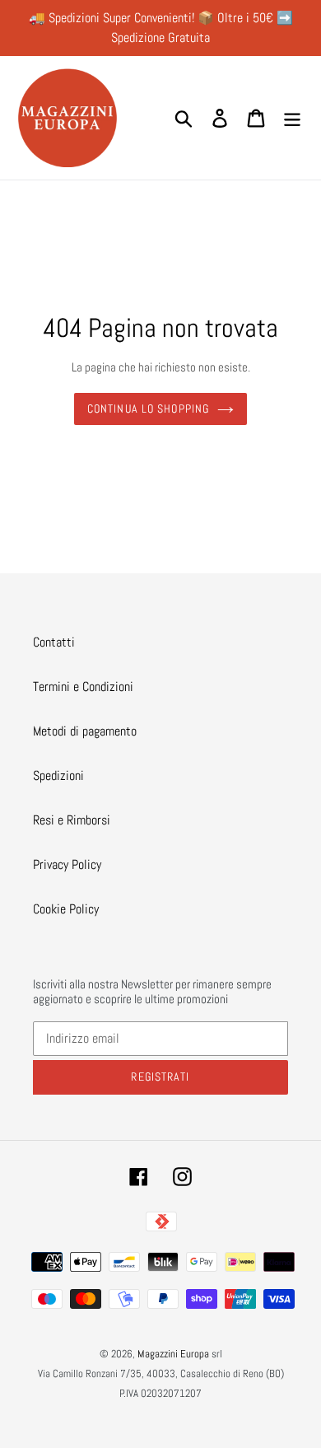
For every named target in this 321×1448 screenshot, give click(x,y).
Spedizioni (58, 775)
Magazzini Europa (173, 1354)
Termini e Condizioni (83, 686)
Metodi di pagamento (85, 731)
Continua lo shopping (148, 408)
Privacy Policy (67, 864)
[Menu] (292, 118)
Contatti (54, 642)
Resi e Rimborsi (71, 820)
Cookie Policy (66, 909)
